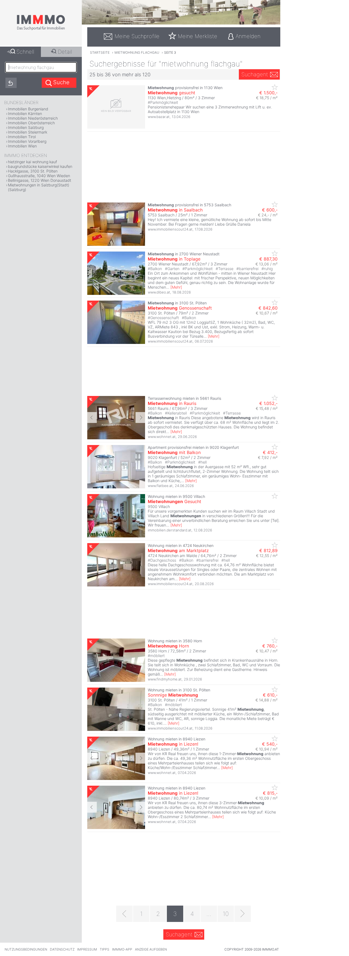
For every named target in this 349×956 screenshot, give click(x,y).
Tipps (104, 949)
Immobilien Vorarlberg (27, 141)
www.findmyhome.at (165, 679)
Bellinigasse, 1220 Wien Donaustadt (39, 180)
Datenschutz (62, 949)
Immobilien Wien (22, 146)
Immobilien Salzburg (26, 127)
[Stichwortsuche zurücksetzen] (11, 83)
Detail (65, 52)
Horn (168, 646)
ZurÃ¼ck (92, 417)
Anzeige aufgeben (151, 949)
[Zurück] (124, 914)
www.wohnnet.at (162, 436)
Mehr (176, 287)
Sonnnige (173, 695)
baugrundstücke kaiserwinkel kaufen (40, 166)
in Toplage (174, 259)
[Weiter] (242, 914)
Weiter (140, 417)
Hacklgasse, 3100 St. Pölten (33, 171)
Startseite (100, 52)
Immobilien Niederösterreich (33, 118)
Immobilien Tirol (22, 136)
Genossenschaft (180, 308)
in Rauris (172, 403)
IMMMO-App (122, 949)
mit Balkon (174, 452)
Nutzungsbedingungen (26, 949)
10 (226, 913)
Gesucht (174, 501)
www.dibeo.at (159, 292)
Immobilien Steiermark (27, 132)
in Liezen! (173, 744)
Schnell (25, 52)
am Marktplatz (178, 550)
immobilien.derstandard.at (169, 530)
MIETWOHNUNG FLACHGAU (137, 52)
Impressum (87, 949)
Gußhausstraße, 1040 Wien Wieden (39, 175)
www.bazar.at (159, 116)
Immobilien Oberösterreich (31, 122)
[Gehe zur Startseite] (41, 29)
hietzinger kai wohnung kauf (32, 161)
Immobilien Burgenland (28, 109)
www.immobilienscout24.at (170, 229)
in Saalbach (175, 210)
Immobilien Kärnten (25, 113)
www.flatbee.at (160, 485)
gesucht (171, 92)
